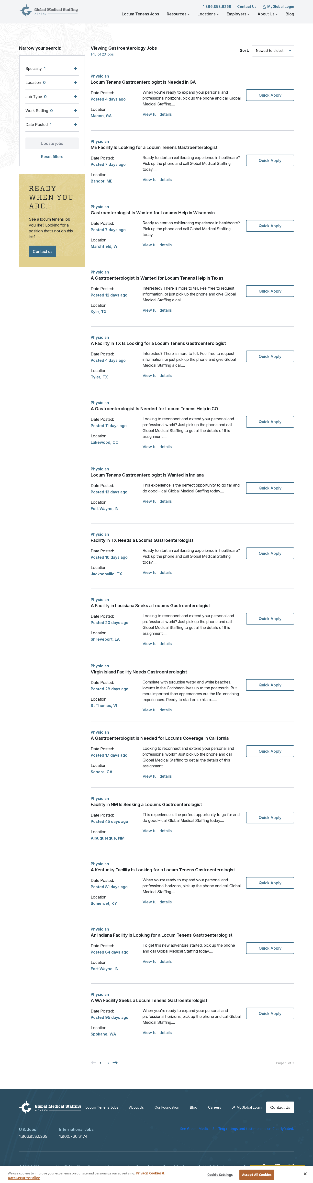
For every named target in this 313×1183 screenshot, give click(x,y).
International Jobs (76, 1129)
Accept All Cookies (256, 1174)
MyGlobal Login (280, 6)
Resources (177, 13)
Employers (237, 13)
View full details (157, 114)
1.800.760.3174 (73, 1136)
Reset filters (52, 156)
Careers (214, 1107)
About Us (266, 13)
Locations (207, 13)
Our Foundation (167, 1107)
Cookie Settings (220, 1174)
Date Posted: (102, 92)
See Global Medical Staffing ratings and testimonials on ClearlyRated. (237, 1128)
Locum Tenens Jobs (140, 13)
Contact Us (247, 6)
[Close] (305, 1174)
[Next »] (115, 1062)
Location (98, 109)
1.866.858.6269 (217, 6)
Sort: (244, 50)
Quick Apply (270, 95)
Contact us (42, 251)
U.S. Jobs (27, 1129)
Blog (290, 13)
